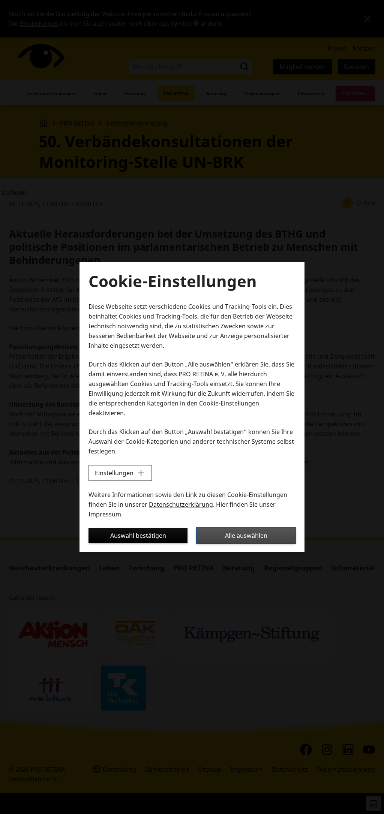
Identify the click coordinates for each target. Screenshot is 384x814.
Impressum (104, 514)
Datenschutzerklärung (181, 504)
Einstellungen (114, 473)
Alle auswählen (246, 535)
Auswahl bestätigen (138, 535)
